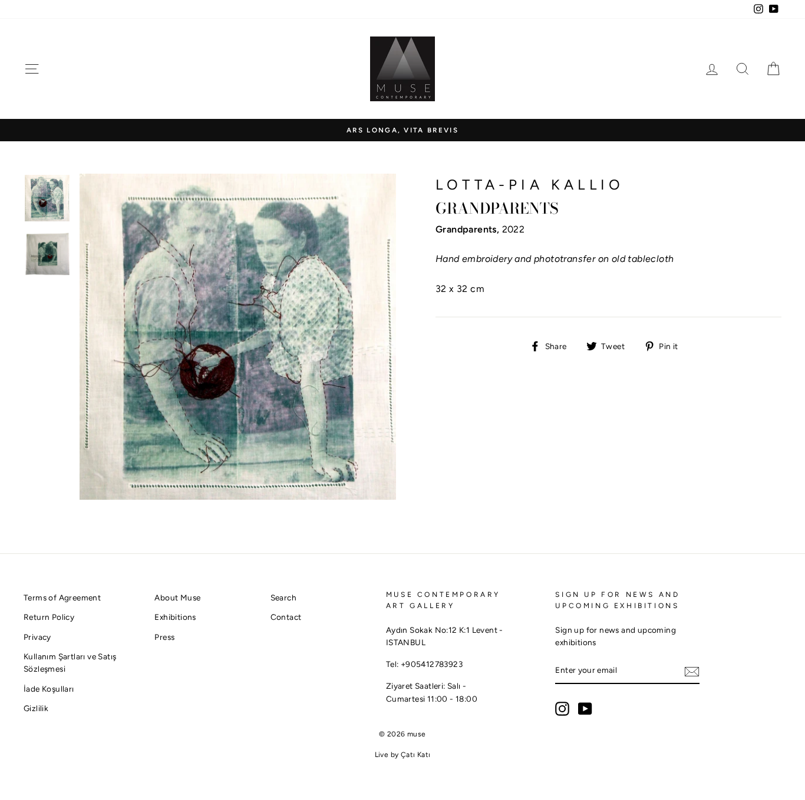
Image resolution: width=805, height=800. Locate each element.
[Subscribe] (692, 671)
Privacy (37, 637)
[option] (402, 130)
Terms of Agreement (62, 597)
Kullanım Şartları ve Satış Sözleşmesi (70, 663)
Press (164, 637)
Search (283, 597)
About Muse (177, 597)
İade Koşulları (49, 688)
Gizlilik (36, 708)
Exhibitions (175, 617)
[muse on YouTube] (585, 709)
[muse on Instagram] (562, 709)
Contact (286, 617)
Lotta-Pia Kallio (530, 184)
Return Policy (49, 617)
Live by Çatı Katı (403, 755)
